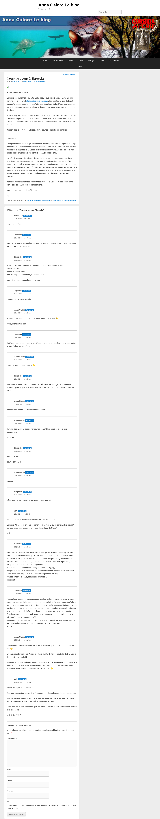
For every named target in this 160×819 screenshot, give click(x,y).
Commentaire (13, 739)
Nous (80, 66)
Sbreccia (18, 544)
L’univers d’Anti (57, 61)
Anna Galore (27, 82)
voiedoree (18, 216)
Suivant (73, 75)
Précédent (64, 75)
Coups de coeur (32, 200)
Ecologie (91, 61)
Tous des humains (44, 200)
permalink (72, 200)
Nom (9, 769)
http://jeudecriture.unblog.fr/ (37, 101)
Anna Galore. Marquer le (61, 200)
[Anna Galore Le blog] (80, 37)
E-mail (10, 780)
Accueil (44, 61)
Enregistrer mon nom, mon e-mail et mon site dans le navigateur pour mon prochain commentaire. (41, 806)
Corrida (71, 61)
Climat (102, 61)
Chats (81, 61)
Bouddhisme (114, 61)
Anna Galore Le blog (59, 5)
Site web (10, 791)
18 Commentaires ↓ (40, 82)
